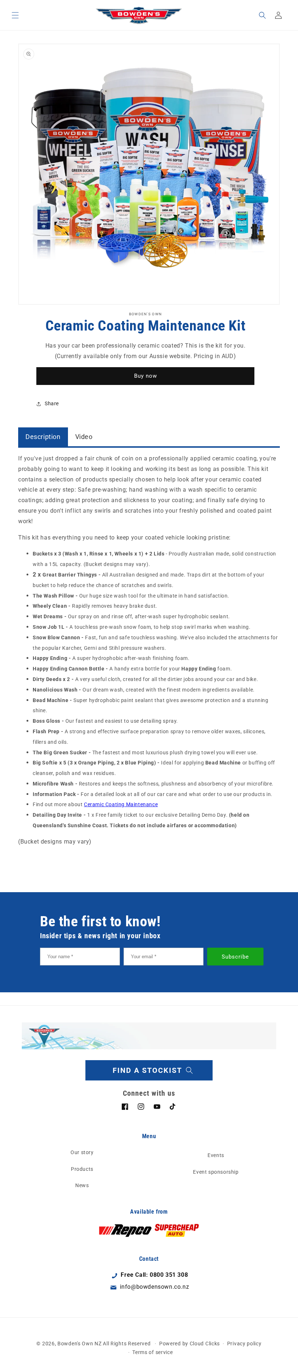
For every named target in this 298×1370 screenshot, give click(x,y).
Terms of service (152, 1352)
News (82, 1185)
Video (84, 436)
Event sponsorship (215, 1172)
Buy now (145, 376)
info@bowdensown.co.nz (154, 1286)
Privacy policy (244, 1343)
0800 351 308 (169, 1274)
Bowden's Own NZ (79, 1343)
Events (216, 1155)
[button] (15, 15)
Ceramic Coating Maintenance (121, 804)
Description (43, 436)
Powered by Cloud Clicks (189, 1343)
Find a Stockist (147, 1070)
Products (82, 1169)
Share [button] (52, 403)
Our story (82, 1152)
